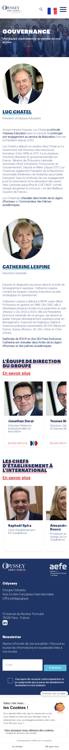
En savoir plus (16, 373)
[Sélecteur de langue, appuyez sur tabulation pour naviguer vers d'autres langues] (51, 9)
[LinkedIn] (5, 622)
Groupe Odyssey (14, 590)
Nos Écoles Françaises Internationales (28, 594)
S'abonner (55, 668)
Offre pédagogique (15, 598)
